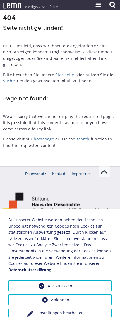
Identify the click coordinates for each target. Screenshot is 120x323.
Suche (9, 80)
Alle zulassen (60, 286)
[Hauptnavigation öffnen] (98, 5)
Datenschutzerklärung (29, 269)
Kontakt (59, 173)
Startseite (65, 74)
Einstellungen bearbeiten (60, 312)
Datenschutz (35, 173)
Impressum (81, 173)
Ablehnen (60, 299)
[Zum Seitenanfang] (104, 171)
